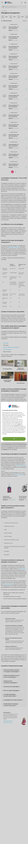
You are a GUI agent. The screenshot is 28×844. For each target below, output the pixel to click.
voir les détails (16, 425)
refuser (19, 423)
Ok (14, 439)
